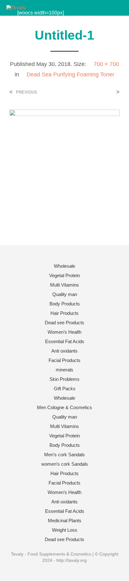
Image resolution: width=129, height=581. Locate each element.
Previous (26, 92)
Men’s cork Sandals (64, 454)
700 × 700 (106, 64)
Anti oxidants (64, 351)
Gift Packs (64, 388)
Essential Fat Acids (64, 341)
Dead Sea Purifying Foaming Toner (70, 74)
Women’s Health (64, 332)
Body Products (64, 303)
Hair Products (64, 313)
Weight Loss (64, 530)
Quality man (64, 294)
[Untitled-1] (64, 164)
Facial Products (64, 360)
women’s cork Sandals (64, 464)
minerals (64, 369)
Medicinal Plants (64, 520)
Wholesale (64, 266)
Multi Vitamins (64, 285)
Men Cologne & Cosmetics (64, 407)
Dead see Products (64, 322)
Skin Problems (64, 379)
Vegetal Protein (64, 275)
